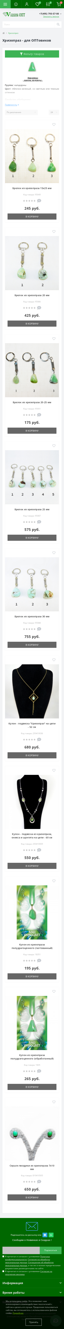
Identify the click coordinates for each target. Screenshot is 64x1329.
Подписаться (50, 1250)
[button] (26, 4)
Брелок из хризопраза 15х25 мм (32, 188)
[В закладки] (53, 125)
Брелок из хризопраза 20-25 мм (32, 402)
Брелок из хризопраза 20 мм (32, 295)
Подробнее (18, 1313)
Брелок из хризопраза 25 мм (32, 509)
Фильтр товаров (33, 54)
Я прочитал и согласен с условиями (28, 1273)
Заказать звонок (51, 16)
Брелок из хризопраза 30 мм (32, 616)
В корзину (32, 216)
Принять (33, 1322)
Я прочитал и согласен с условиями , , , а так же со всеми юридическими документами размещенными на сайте (33, 1262)
